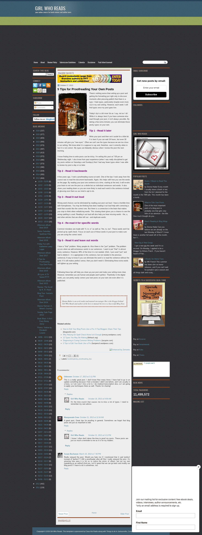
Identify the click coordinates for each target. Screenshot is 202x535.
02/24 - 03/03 (43, 454)
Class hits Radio (92, 531)
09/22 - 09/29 (43, 344)
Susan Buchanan (71, 454)
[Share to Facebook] (75, 355)
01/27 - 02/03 (43, 468)
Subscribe (151, 94)
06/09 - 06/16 (43, 399)
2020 (38, 153)
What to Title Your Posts (154, 202)
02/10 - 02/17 (43, 461)
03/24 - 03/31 (43, 439)
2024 (38, 138)
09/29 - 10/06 (43, 341)
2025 (38, 134)
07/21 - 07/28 (43, 377)
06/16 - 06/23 (43, 396)
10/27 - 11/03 (43, 214)
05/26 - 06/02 (43, 406)
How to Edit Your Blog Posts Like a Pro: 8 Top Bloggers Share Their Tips (92, 329)
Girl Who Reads (50, 8)
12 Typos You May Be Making (75, 338)
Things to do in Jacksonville (116, 531)
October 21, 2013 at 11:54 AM (92, 417)
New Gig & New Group (144, 243)
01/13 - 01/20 (43, 476)
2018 (38, 160)
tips (90, 359)
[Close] (199, 467)
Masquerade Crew (71, 417)
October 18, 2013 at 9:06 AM (99, 399)
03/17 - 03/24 (43, 443)
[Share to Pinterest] (77, 355)
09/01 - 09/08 (43, 355)
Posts (38, 103)
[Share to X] (72, 355)
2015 (38, 171)
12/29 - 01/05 (43, 181)
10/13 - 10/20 (43, 222)
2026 (38, 131)
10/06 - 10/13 (43, 337)
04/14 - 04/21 (43, 428)
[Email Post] (64, 355)
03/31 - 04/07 (43, 436)
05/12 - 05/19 (43, 414)
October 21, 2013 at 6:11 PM (99, 435)
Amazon (142, 339)
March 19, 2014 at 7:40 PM (90, 454)
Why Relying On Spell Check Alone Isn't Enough (82, 335)
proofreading (83, 359)
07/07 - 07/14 (43, 385)
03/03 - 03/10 (43, 450)
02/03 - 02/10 (43, 465)
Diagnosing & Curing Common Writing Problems (82, 340)
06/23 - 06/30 (43, 392)
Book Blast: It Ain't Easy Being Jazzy (44, 321)
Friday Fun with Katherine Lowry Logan (44, 246)
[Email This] (67, 355)
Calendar (81, 62)
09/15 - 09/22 (43, 348)
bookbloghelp (72, 359)
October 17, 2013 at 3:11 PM (84, 377)
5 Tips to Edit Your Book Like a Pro (77, 343)
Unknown (68, 377)
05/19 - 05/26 (43, 410)
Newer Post (63, 514)
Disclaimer (91, 62)
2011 (38, 487)
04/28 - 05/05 (43, 421)
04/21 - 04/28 (43, 425)
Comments (40, 108)
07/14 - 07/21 (43, 381)
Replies (70, 394)
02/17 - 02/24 (43, 457)
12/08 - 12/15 (43, 192)
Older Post (124, 514)
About (43, 62)
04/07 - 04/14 (43, 432)
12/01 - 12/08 (43, 196)
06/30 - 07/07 (43, 388)
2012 (38, 484)
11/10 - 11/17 (43, 207)
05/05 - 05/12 (43, 417)
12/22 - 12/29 (43, 185)
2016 (38, 167)
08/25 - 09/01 (43, 359)
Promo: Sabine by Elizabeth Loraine (44, 330)
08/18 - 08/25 (43, 363)
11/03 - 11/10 (43, 211)
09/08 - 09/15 (43, 352)
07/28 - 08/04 (43, 374)
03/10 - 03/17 (43, 447)
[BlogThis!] (69, 355)
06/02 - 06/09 (43, 403)
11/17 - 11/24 (43, 203)
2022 (38, 145)
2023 (38, 142)
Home (36, 62)
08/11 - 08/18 (43, 366)
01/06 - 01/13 (43, 479)
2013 (38, 178)
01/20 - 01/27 (43, 472)
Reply (66, 389)
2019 (38, 156)
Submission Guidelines (68, 62)
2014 (38, 174)
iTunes (141, 355)
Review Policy (52, 62)
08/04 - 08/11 (43, 370)
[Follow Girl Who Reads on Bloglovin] (45, 121)
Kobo (141, 350)
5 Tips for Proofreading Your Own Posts (44, 262)
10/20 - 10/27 (43, 218)
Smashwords (144, 344)
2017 (38, 164)
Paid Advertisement (105, 62)
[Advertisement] (101, 38)
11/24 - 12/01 (43, 200)
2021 (38, 149)
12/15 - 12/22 (43, 189)
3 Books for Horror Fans (154, 259)
